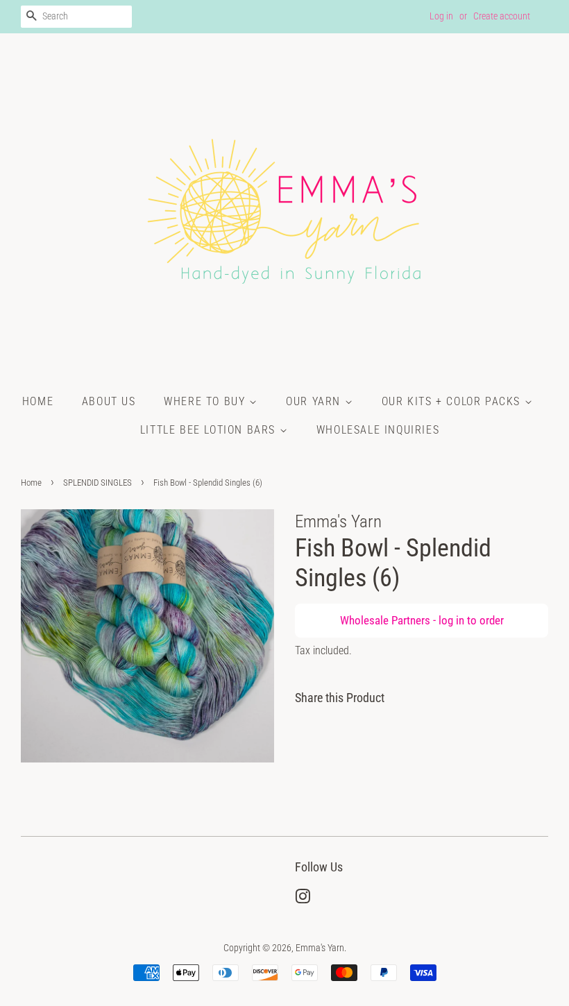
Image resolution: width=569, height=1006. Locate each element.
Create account (501, 16)
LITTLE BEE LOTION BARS (210, 429)
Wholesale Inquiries (377, 429)
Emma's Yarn (320, 948)
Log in (441, 16)
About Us (109, 401)
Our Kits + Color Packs (453, 401)
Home (37, 401)
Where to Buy (206, 401)
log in (451, 620)
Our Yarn (315, 401)
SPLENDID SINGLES (97, 482)
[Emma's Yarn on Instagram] (302, 899)
